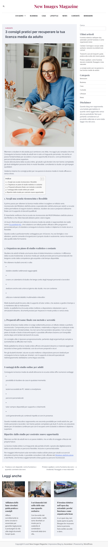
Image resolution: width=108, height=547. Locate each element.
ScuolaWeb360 (15, 225)
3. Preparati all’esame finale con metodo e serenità (24, 187)
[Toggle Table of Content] (41, 179)
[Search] (3, 6)
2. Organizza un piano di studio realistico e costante (24, 184)
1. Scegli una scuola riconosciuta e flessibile (22, 182)
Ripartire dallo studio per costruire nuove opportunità (25, 192)
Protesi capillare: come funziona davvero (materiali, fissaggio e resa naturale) (92, 62)
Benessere (88, 16)
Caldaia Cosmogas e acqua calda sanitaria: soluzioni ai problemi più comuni (91, 48)
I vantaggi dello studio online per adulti (20, 189)
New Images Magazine (56, 6)
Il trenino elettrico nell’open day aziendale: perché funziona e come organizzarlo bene (65, 508)
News (64, 16)
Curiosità (75, 16)
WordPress (88, 544)
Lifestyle (54, 16)
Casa (44, 16)
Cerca (82, 25)
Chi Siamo (19, 16)
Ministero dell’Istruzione (64, 455)
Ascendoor (68, 544)
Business (34, 16)
